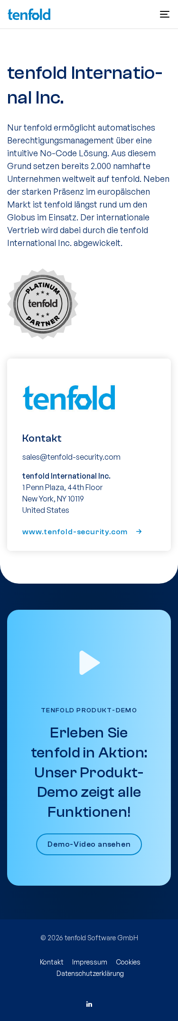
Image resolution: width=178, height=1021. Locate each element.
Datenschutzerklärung (90, 973)
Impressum (89, 962)
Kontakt (52, 962)
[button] (164, 14)
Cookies (128, 962)
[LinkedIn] (89, 1003)
